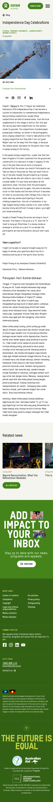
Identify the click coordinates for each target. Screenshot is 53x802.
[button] (26, 564)
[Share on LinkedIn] (31, 98)
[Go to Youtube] (23, 645)
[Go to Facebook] (5, 645)
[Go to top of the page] (26, 728)
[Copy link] (7, 98)
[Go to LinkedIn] (17, 645)
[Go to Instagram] (11, 645)
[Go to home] (6, 6)
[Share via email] (19, 98)
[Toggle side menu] (47, 6)
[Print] (13, 98)
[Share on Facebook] (25, 98)
